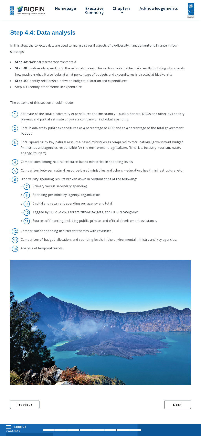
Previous (25, 405)
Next (177, 405)
